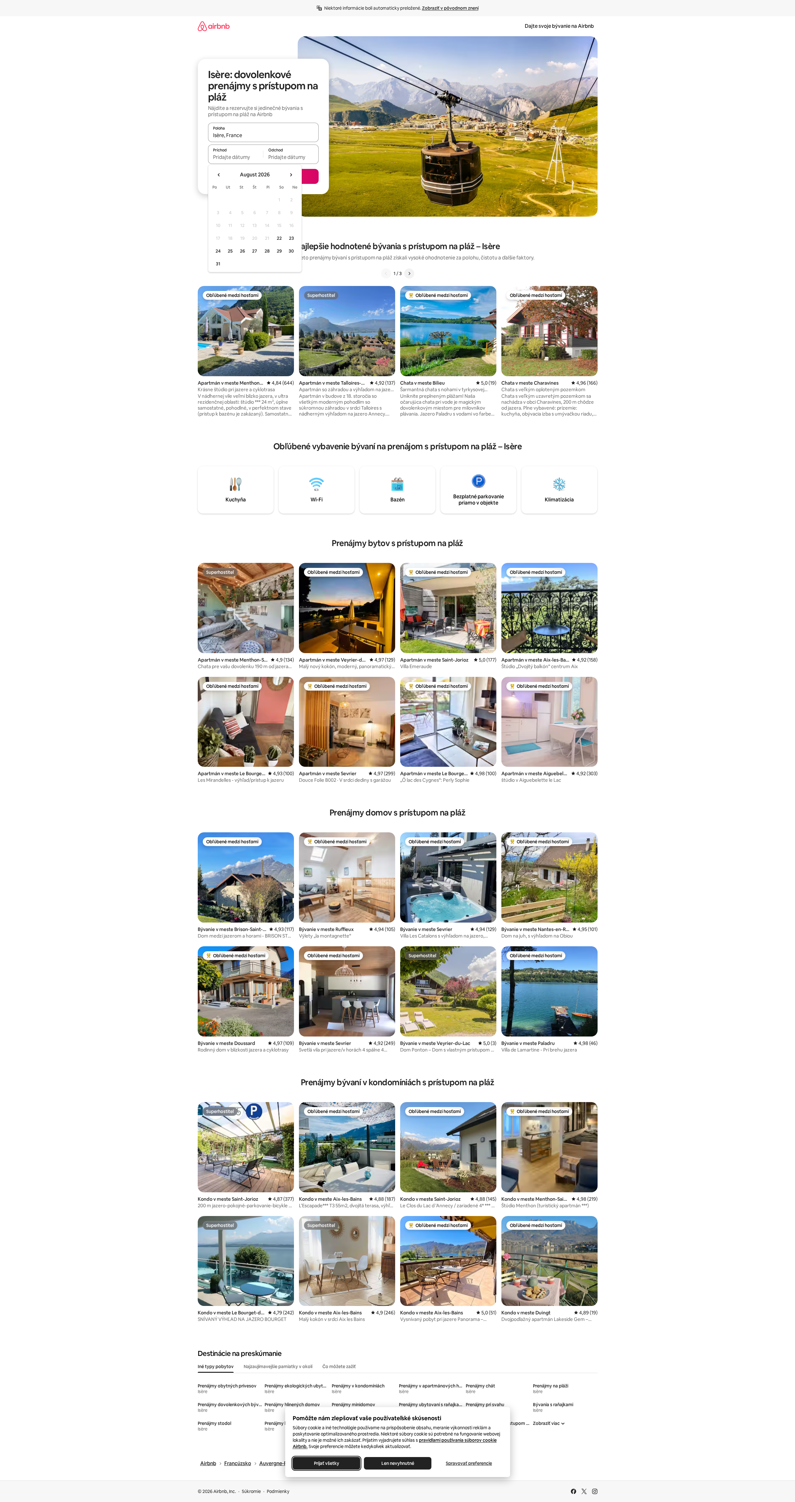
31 (218, 264)
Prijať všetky (326, 1463)
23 (291, 238)
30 (291, 251)
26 (242, 251)
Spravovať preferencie (469, 1463)
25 (230, 251)
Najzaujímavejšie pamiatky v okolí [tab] (278, 1366)
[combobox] (263, 135)
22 (279, 238)
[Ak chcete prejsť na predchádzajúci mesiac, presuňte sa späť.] (219, 175)
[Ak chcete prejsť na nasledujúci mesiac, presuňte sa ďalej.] (291, 175)
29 (279, 251)
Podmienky (278, 1491)
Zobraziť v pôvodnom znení (450, 8)
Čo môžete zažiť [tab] (339, 1366)
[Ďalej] (409, 273)
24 (218, 251)
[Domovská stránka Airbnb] (214, 26)
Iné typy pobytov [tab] (216, 1366)
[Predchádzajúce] (386, 273)
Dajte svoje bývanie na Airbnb (559, 26)
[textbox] (235, 157)
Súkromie (251, 1491)
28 (267, 251)
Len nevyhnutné (397, 1463)
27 (254, 251)
